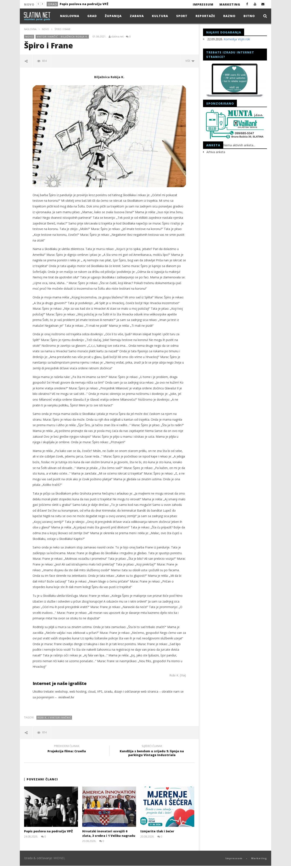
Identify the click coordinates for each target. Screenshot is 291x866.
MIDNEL (59, 858)
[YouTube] (255, 4)
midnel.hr (66, 697)
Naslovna (69, 16)
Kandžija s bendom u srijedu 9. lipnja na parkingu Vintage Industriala (152, 751)
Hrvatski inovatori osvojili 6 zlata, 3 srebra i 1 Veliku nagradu (92, 4)
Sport (181, 16)
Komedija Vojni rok (237, 39)
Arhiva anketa (215, 152)
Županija (113, 16)
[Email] (263, 4)
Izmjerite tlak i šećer (157, 831)
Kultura (160, 16)
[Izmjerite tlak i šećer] (167, 807)
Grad (92, 16)
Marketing (229, 4)
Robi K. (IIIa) (177, 675)
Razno (229, 16)
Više (188, 61)
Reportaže (205, 16)
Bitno (249, 16)
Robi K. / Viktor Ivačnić (54, 717)
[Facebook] (247, 4)
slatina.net (117, 36)
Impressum (203, 4)
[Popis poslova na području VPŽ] (51, 807)
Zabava (137, 16)
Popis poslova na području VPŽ (48, 831)
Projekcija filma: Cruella (67, 749)
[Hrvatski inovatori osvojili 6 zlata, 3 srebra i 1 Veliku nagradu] (109, 807)
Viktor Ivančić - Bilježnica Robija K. (62, 36)
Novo (53, 4)
